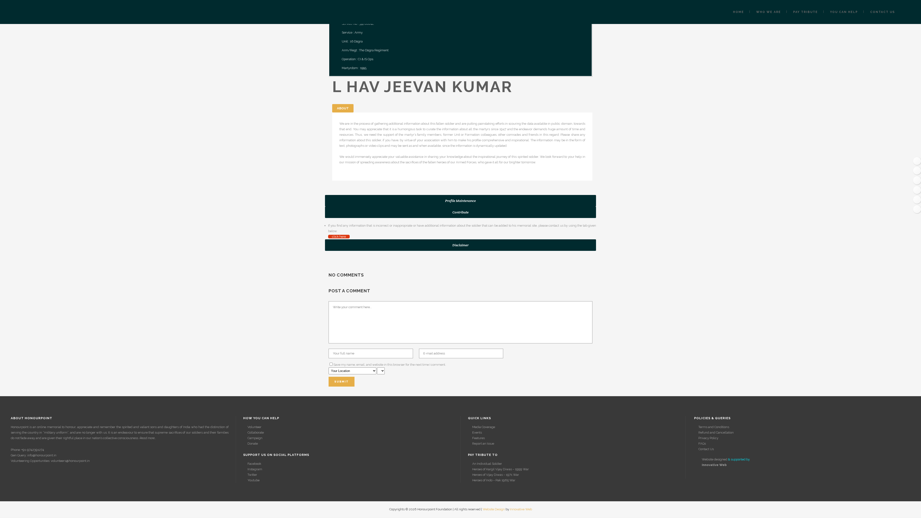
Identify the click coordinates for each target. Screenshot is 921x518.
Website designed (714, 459)
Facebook (254, 463)
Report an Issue (483, 443)
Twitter (252, 475)
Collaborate (256, 432)
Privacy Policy (708, 438)
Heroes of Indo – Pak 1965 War (493, 480)
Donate (253, 443)
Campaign (255, 438)
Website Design (494, 509)
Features (478, 438)
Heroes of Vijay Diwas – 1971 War (495, 475)
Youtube (254, 480)
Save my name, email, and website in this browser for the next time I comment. (389, 364)
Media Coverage (483, 427)
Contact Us (706, 449)
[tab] (460, 200)
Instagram (255, 469)
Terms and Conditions (713, 427)
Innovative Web (521, 509)
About (343, 108)
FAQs (702, 443)
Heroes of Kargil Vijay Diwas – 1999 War (500, 469)
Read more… (148, 438)
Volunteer (254, 427)
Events (477, 432)
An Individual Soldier (487, 463)
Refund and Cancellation (716, 432)
